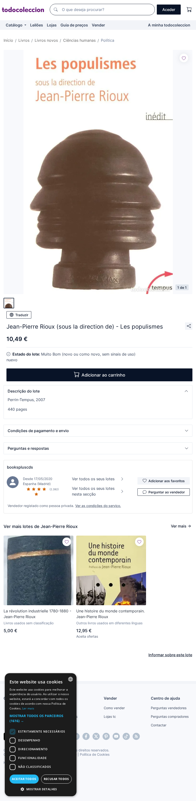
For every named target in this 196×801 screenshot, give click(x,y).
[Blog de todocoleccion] (136, 736)
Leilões (36, 25)
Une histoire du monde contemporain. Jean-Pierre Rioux (110, 614)
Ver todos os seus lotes (93, 478)
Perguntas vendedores (168, 708)
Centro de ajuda (165, 698)
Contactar (158, 725)
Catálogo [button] (14, 25)
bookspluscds (20, 467)
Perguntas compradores (170, 716)
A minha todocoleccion (169, 25)
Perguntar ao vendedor (166, 492)
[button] (98, 391)
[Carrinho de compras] (189, 9)
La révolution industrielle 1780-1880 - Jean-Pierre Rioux (37, 614)
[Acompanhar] (184, 58)
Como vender (114, 708)
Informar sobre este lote (170, 654)
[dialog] (40, 734)
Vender (98, 25)
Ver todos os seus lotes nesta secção (93, 491)
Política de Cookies (94, 754)
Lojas (52, 25)
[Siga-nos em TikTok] (126, 736)
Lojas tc (110, 716)
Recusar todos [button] (56, 779)
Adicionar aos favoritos (166, 481)
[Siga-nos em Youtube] (116, 736)
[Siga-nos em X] (96, 736)
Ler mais (28, 708)
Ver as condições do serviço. (98, 506)
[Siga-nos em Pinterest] (106, 736)
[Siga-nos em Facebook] (86, 736)
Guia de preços (74, 25)
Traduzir (21, 315)
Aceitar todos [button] (24, 779)
